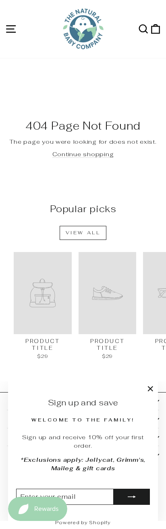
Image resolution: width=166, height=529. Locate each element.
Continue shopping (83, 154)
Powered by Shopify (82, 522)
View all (83, 232)
